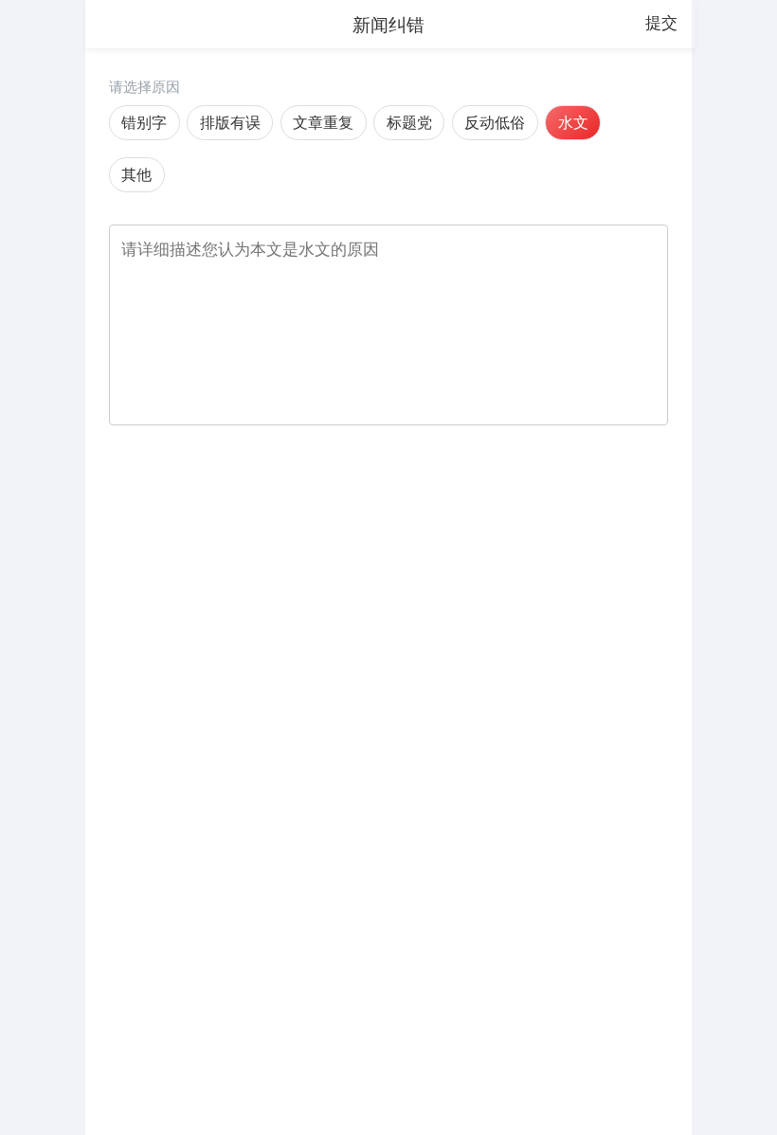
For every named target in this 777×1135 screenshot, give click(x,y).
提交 (661, 22)
